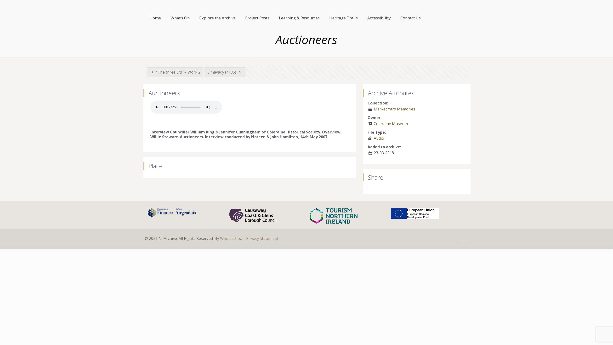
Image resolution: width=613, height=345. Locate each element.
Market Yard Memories (394, 109)
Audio (379, 138)
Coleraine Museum (391, 123)
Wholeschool (231, 238)
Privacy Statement (262, 238)
